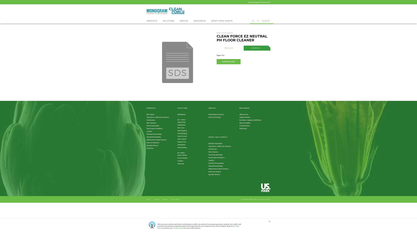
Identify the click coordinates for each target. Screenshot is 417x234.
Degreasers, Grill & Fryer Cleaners (158, 117)
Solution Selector (244, 117)
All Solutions (181, 114)
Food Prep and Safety (215, 155)
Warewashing (182, 147)
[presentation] (229, 48)
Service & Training (214, 117)
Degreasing (181, 122)
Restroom (181, 163)
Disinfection (182, 125)
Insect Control (182, 136)
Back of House (182, 155)
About (149, 199)
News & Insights (244, 123)
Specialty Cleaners (152, 145)
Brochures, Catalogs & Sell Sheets (250, 120)
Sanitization (181, 144)
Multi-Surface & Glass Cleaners (157, 140)
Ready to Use (182, 142)
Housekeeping (182, 133)
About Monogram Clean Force (259, 2)
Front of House (183, 158)
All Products (150, 114)
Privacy (165, 199)
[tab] (230, 48)
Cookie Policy (178, 228)
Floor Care (181, 128)
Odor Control (182, 139)
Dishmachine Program (216, 114)
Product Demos (244, 126)
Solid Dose (150, 148)
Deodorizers (151, 120)
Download (228, 62)
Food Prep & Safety (153, 126)
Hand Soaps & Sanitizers (155, 128)
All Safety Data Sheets (215, 143)
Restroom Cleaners (153, 142)
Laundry (149, 131)
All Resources (243, 114)
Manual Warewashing (154, 137)
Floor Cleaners (151, 123)
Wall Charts (243, 128)
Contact (156, 199)
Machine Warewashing (154, 134)
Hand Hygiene (182, 130)
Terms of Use (175, 199)
